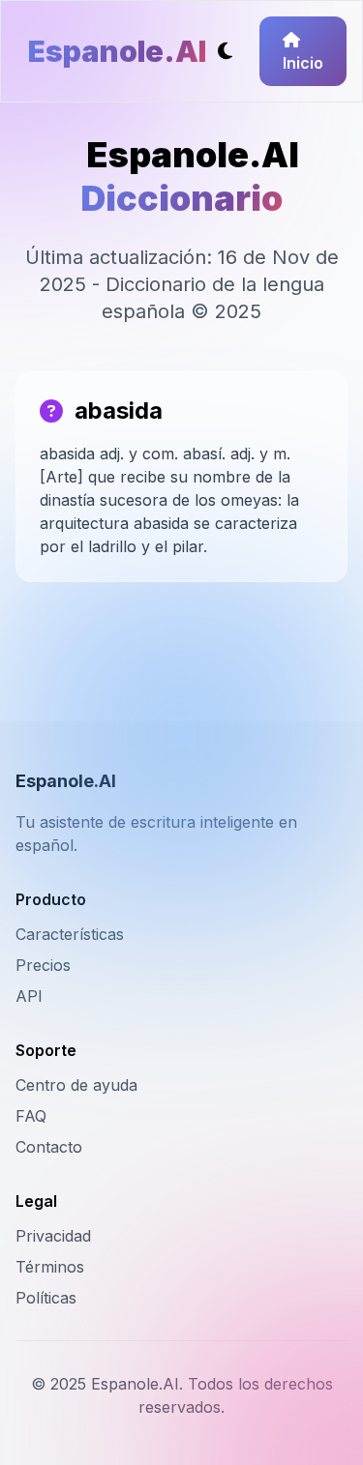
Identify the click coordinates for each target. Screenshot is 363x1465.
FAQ (30, 1116)
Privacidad (53, 1235)
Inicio (303, 63)
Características (69, 934)
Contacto (48, 1147)
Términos (49, 1266)
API (29, 996)
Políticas (45, 1297)
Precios (43, 965)
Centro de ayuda (76, 1085)
